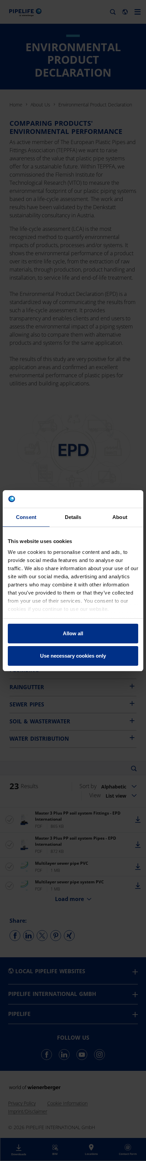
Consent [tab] (26, 517)
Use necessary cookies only (73, 656)
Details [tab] (73, 517)
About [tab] (119, 517)
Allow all (73, 633)
